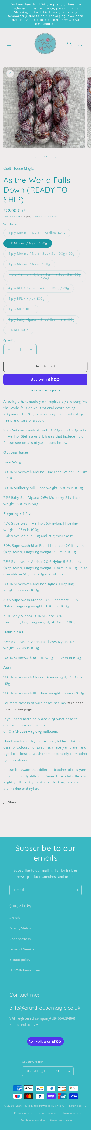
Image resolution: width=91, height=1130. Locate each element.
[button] (9, 44)
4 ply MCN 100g (23, 310)
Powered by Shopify (52, 1105)
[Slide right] (56, 157)
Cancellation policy (62, 1120)
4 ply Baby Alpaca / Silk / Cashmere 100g (43, 321)
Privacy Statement (23, 928)
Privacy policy (23, 1113)
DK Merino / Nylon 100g (27, 243)
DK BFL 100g (20, 331)
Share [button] (12, 802)
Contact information (33, 1120)
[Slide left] (35, 157)
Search (14, 918)
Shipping (26, 217)
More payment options (46, 390)
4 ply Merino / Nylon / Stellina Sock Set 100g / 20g (45, 277)
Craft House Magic (27, 1105)
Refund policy (19, 960)
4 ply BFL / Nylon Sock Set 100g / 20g (41, 289)
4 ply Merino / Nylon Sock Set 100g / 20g (44, 255)
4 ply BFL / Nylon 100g (28, 300)
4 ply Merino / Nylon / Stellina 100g (39, 234)
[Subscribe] (76, 890)
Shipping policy (71, 1113)
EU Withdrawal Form (25, 970)
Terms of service (46, 1113)
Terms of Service (22, 949)
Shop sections (20, 939)
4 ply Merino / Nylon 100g (31, 265)
